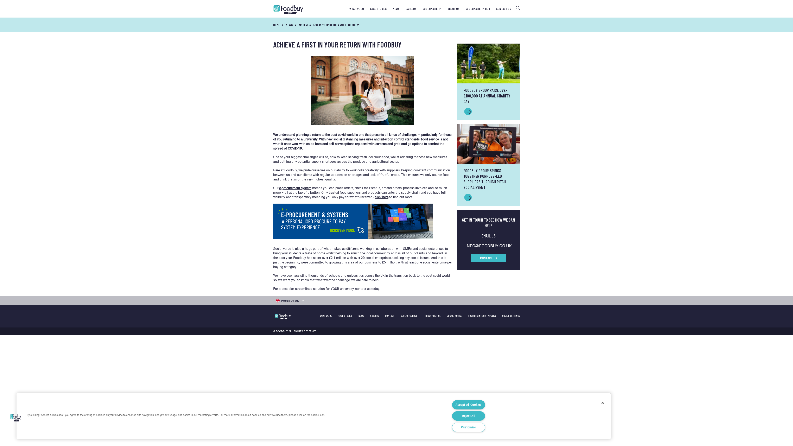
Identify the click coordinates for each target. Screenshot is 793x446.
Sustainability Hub (477, 9)
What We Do (356, 9)
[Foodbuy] (285, 9)
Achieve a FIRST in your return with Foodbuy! (329, 25)
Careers (411, 9)
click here (381, 197)
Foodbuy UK (290, 300)
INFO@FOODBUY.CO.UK (488, 245)
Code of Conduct (410, 315)
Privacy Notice (433, 315)
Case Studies (378, 9)
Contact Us (503, 9)
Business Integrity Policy (482, 315)
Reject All (468, 416)
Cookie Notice (454, 315)
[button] (16, 417)
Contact (389, 315)
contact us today (367, 289)
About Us (453, 9)
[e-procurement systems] (362, 221)
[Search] (518, 8)
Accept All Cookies (469, 405)
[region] (314, 416)
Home (276, 25)
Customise (468, 427)
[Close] (602, 402)
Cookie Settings (511, 315)
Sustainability (432, 9)
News (396, 9)
